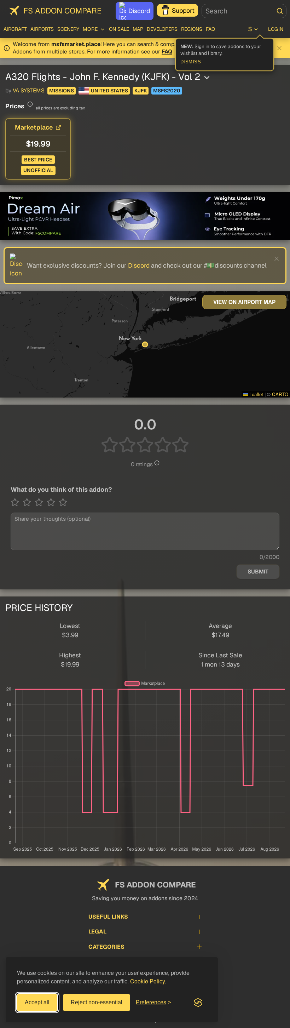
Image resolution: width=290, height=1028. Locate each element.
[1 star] (17, 502)
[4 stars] (53, 502)
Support (183, 10)
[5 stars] (63, 502)
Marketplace (34, 127)
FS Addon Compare (62, 11)
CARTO (280, 394)
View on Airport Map (244, 302)
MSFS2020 (166, 90)
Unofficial (38, 170)
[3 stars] (41, 502)
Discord (139, 11)
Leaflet (255, 394)
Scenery (68, 29)
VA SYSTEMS (29, 90)
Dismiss (190, 61)
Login (276, 29)
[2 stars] (29, 502)
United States (109, 90)
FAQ (210, 29)
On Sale (119, 29)
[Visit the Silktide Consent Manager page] (198, 1002)
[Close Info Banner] (279, 48)
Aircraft (15, 29)
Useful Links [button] (108, 916)
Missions (61, 90)
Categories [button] (106, 946)
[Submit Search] (279, 11)
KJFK (140, 90)
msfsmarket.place (75, 44)
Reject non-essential (96, 1002)
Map (138, 29)
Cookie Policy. (148, 981)
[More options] (207, 77)
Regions (191, 29)
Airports (42, 29)
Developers (162, 29)
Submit (258, 571)
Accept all (37, 1002)
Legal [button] (97, 931)
